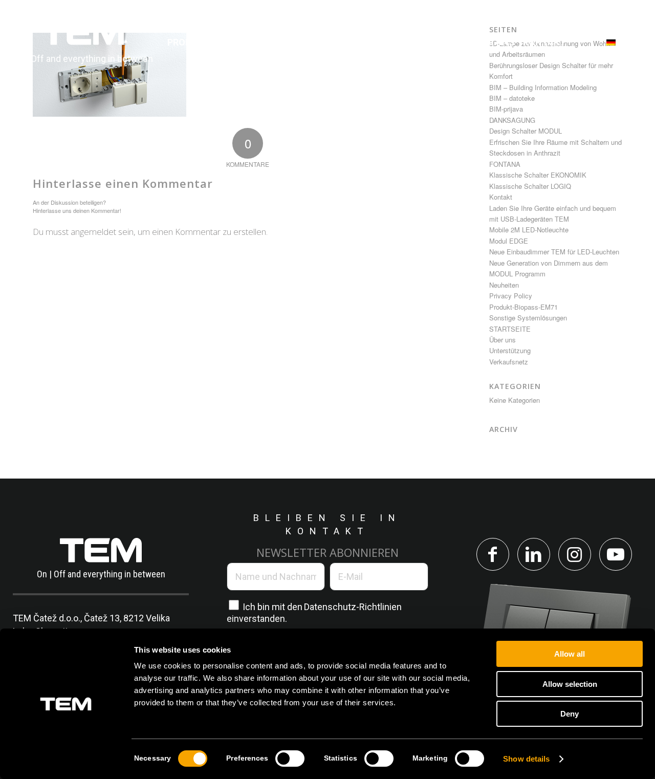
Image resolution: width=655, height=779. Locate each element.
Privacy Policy (510, 295)
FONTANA (504, 164)
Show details (526, 758)
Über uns (502, 339)
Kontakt (500, 197)
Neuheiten (504, 285)
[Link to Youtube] (615, 554)
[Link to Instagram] (574, 554)
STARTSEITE (510, 329)
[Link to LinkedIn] (533, 554)
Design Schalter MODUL (525, 131)
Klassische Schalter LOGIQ (530, 186)
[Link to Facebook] (492, 554)
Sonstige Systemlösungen (528, 317)
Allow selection (569, 684)
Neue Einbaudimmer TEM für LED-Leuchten (554, 251)
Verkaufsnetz (508, 361)
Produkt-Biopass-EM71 (523, 307)
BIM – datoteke (512, 98)
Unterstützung (510, 350)
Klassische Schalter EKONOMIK (537, 175)
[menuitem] (190, 42)
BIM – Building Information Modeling (543, 87)
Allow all (569, 654)
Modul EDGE (508, 241)
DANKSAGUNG (512, 120)
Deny (569, 713)
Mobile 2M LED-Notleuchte (529, 229)
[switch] (289, 758)
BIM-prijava (506, 109)
